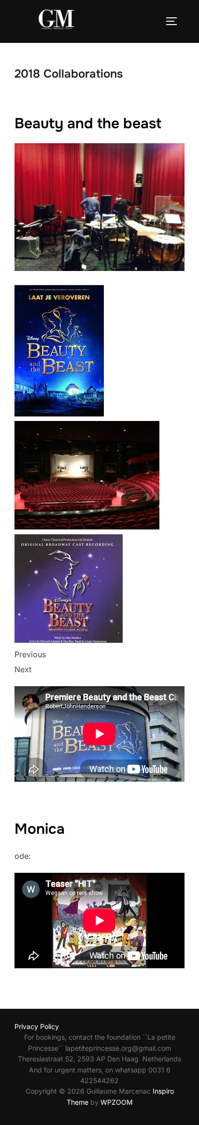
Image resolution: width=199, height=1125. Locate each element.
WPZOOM (116, 1102)
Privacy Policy (36, 1026)
